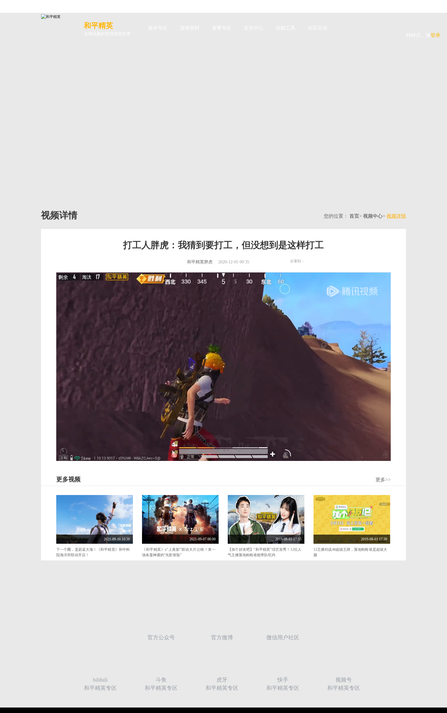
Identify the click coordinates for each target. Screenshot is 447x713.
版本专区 (158, 27)
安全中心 (253, 27)
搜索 (343, 28)
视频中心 (373, 216)
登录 (423, 24)
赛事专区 (221, 27)
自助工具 (285, 27)
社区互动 (317, 27)
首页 (354, 216)
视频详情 (396, 216)
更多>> (383, 479)
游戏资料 (189, 27)
